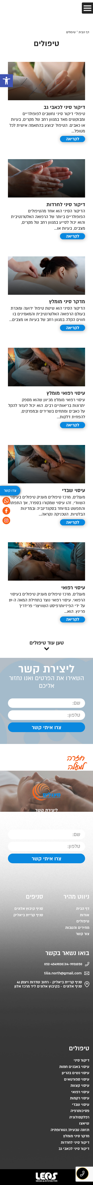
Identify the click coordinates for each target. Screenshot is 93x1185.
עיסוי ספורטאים (76, 1079)
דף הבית (82, 908)
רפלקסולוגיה (79, 1117)
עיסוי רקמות (79, 1098)
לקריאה (72, 139)
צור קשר (82, 934)
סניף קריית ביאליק (28, 915)
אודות (84, 915)
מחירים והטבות (77, 927)
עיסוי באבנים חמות (74, 1066)
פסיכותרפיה (79, 1111)
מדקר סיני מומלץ (67, 301)
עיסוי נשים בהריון (75, 1073)
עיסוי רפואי (73, 588)
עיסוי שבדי (73, 490)
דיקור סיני (81, 1060)
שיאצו (84, 1123)
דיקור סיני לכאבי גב (64, 107)
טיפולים (82, 921)
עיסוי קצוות (79, 1085)
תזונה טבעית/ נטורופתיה (70, 1130)
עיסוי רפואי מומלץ (66, 393)
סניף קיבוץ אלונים (28, 908)
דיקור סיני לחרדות (65, 204)
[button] (6, 80)
